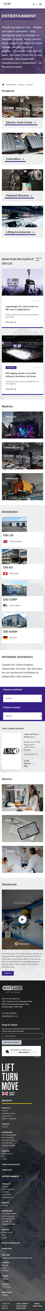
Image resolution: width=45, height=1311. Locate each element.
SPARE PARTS (7, 1292)
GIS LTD (6, 1255)
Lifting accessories (7, 1197)
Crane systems (6, 1116)
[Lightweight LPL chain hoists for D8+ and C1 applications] (22, 298)
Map (26, 766)
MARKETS (5, 1124)
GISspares (5, 1295)
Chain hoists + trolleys (8, 1113)
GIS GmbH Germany (8, 1140)
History (4, 1268)
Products (21, 85)
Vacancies (5, 1278)
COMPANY (6, 1262)
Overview (5, 1110)
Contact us (8, 973)
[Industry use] (22, 486)
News (3, 1156)
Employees (5, 1270)
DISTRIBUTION (7, 1132)
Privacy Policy (21, 1306)
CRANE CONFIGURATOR (11, 1164)
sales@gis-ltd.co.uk (9, 1016)
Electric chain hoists (8, 1189)
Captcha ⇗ (34, 1057)
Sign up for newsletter (12, 1042)
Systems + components (9, 1118)
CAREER (5, 1276)
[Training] (22, 859)
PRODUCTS (6, 1108)
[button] (35, 4)
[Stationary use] (22, 455)
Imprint (36, 1304)
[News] (22, 828)
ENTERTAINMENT (10, 1176)
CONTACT (5, 1284)
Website (27, 763)
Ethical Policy (21, 1308)
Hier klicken (24, 1052)
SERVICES (6, 1151)
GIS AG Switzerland (8, 1137)
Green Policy (37, 1306)
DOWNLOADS (7, 1170)
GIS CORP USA (7, 1143)
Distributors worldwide (8, 1145)
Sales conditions (22, 1304)
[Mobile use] (22, 425)
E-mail (26, 761)
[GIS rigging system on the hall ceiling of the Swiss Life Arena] (22, 364)
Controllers (5, 1192)
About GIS (5, 1265)
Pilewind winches (7, 1194)
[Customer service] (22, 797)
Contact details (6, 1287)
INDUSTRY (7, 1101)
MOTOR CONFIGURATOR (11, 1243)
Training (4, 1159)
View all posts (38, 259)
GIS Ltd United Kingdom (9, 1135)
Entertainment (11, 85)
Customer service (7, 1153)
